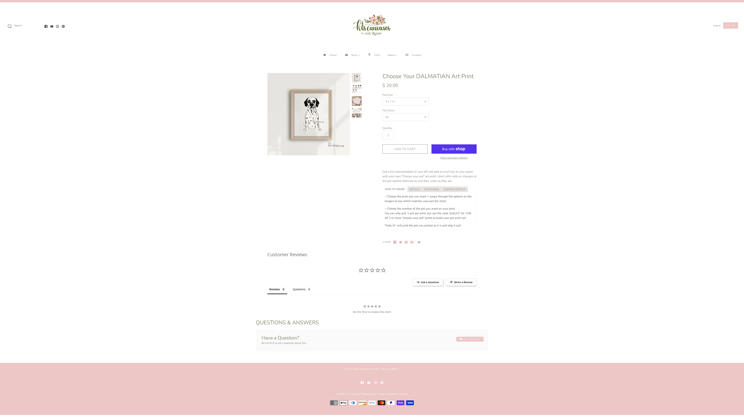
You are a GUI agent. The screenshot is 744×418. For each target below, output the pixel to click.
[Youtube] (51, 26)
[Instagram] (57, 26)
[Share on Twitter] (400, 242)
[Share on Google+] (412, 242)
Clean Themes (378, 394)
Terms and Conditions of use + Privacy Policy (372, 369)
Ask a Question (471, 339)
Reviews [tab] (274, 289)
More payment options (454, 158)
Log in (717, 25)
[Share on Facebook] (395, 242)
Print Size (387, 95)
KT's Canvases (352, 394)
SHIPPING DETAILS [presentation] (455, 189)
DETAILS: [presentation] (415, 189)
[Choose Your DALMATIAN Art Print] (308, 114)
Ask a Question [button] (430, 282)
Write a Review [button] (463, 282)
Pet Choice (388, 110)
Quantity (387, 128)
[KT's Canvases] (372, 8)
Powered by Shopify (397, 394)
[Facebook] (46, 26)
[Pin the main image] (406, 242)
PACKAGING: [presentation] (432, 189)
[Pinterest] (63, 26)
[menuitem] (330, 55)
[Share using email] (419, 242)
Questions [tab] (299, 289)
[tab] (394, 189)
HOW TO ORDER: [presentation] (395, 189)
